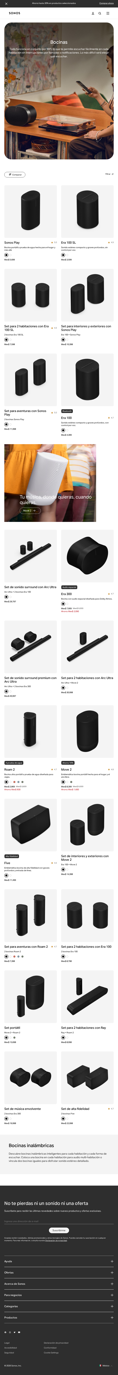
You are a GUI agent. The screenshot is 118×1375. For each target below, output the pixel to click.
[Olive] (22, 782)
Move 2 (27, 510)
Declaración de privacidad (56, 1240)
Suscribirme (59, 1230)
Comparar (17, 174)
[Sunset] (14, 782)
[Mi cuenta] (93, 13)
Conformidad (50, 1347)
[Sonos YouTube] (20, 1332)
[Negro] (6, 255)
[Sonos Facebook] (6, 1332)
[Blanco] (10, 255)
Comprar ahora (106, 3)
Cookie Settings (51, 1352)
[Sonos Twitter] (16, 1332)
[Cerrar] (6, 4)
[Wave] (18, 782)
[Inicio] (14, 13)
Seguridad (9, 1352)
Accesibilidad (10, 1347)
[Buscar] (100, 13)
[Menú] (107, 13)
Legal (6, 1343)
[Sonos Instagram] (11, 1332)
